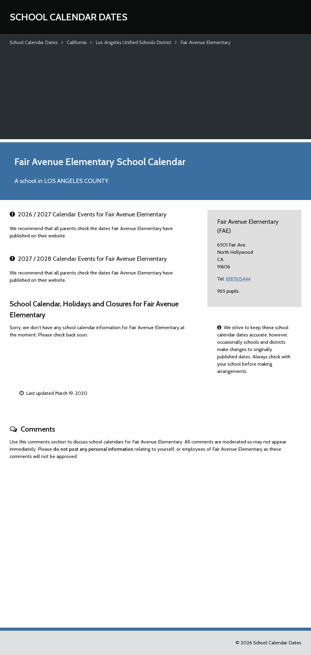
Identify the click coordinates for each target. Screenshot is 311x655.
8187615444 (238, 279)
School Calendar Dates (69, 17)
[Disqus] (155, 541)
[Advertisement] (155, 96)
